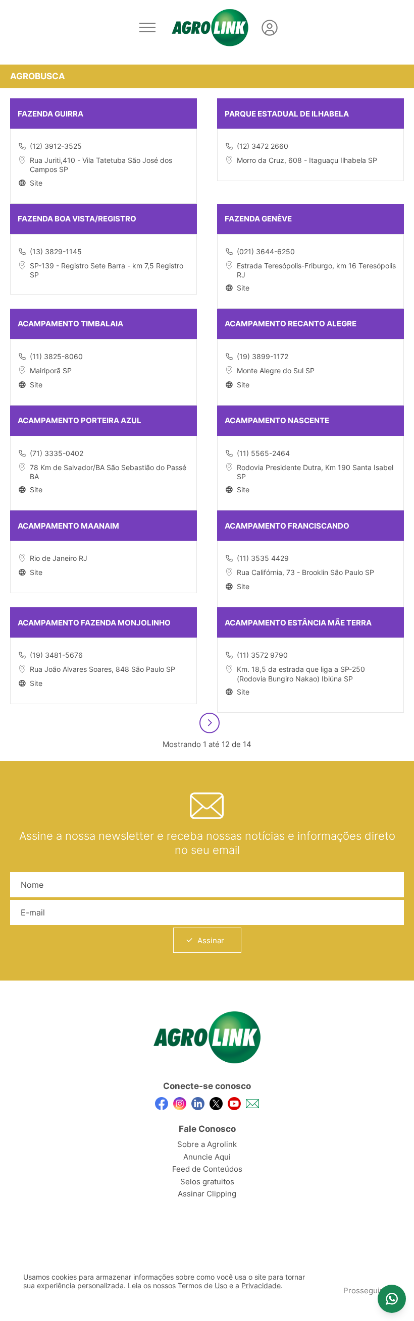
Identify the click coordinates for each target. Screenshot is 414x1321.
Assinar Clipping (207, 1193)
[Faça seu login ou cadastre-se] (270, 28)
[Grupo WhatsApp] (392, 1299)
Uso (221, 1286)
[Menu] (147, 27)
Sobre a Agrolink (207, 1144)
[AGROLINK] (210, 27)
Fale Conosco (207, 1129)
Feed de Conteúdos (207, 1169)
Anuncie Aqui (207, 1157)
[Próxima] (209, 723)
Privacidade (261, 1286)
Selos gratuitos (207, 1181)
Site (36, 183)
